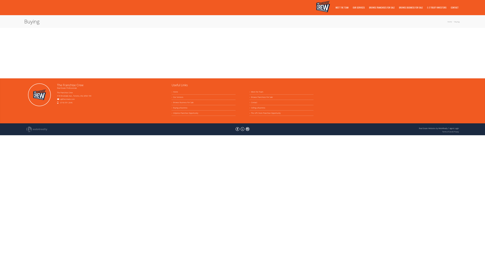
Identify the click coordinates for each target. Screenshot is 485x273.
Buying (456, 22)
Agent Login (454, 128)
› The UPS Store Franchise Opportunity (265, 113)
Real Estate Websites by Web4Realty (433, 128)
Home (449, 22)
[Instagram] (247, 129)
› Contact (253, 102)
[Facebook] (237, 129)
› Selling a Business (257, 108)
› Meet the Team (256, 92)
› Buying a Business (179, 108)
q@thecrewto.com (67, 99)
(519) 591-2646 (66, 102)
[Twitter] (242, 129)
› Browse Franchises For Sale (261, 97)
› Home (175, 92)
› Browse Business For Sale (183, 102)
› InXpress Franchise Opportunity (185, 113)
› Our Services (177, 97)
